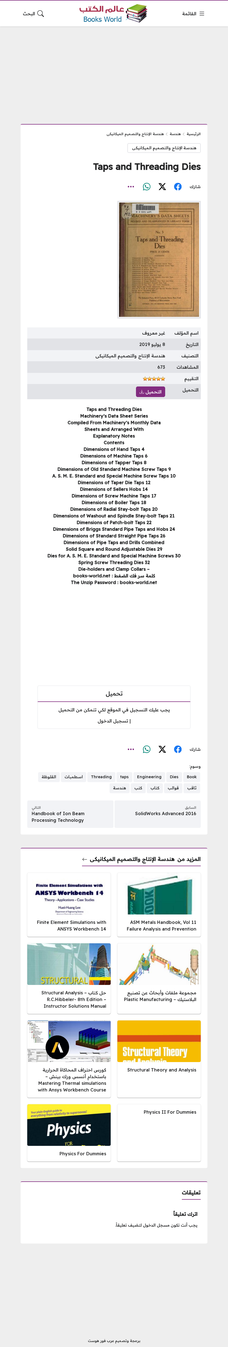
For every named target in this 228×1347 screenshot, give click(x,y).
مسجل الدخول (156, 1225)
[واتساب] (146, 187)
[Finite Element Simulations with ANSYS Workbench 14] (69, 905)
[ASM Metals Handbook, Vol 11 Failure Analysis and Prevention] (159, 905)
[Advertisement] (114, 72)
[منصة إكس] (162, 187)
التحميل (153, 392)
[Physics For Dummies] (69, 1132)
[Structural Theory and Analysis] (159, 1059)
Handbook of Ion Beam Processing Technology (58, 817)
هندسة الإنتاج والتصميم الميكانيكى (135, 134)
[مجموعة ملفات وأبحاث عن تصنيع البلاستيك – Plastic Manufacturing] (159, 978)
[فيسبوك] (177, 187)
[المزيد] (131, 187)
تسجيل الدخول (113, 721)
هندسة (175, 134)
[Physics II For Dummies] (159, 1132)
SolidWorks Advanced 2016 (165, 813)
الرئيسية (194, 134)
